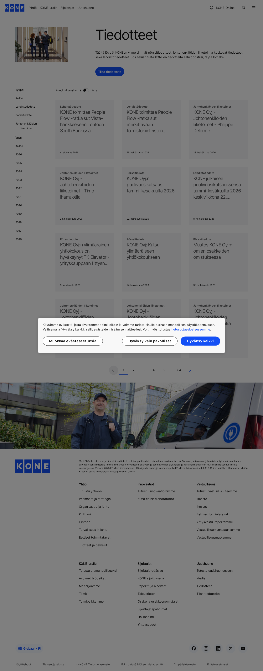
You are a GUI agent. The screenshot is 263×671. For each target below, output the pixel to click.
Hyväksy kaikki (200, 341)
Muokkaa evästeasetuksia (72, 341)
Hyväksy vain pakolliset (149, 341)
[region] (131, 335)
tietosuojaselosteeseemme (190, 329)
